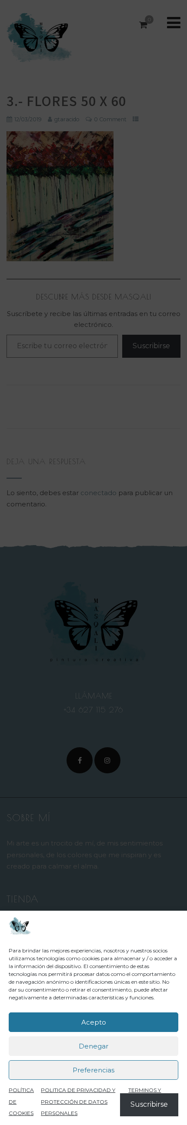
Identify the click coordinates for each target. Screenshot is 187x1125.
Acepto (93, 1022)
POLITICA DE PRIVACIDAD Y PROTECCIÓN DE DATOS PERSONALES (78, 1101)
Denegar (93, 1046)
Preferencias (93, 1070)
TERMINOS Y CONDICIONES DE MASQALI (152, 1101)
